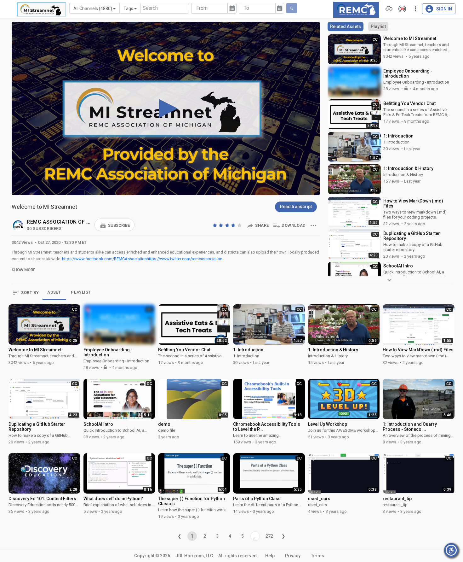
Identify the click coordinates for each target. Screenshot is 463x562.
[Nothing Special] (221, 225)
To (246, 8)
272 (269, 536)
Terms (317, 555)
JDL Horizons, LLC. (194, 555)
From (202, 8)
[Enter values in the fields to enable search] (291, 8)
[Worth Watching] (227, 225)
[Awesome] (240, 225)
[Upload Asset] (387, 9)
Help (270, 555)
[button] (114, 225)
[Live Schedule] (400, 9)
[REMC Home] (356, 9)
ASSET (54, 292)
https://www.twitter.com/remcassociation (184, 258)
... (255, 536)
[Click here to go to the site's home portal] (41, 9)
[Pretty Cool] (233, 225)
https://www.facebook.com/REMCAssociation (104, 258)
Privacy (292, 555)
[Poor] (215, 225)
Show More (23, 269)
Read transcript (296, 206)
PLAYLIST (81, 292)
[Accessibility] (451, 550)
